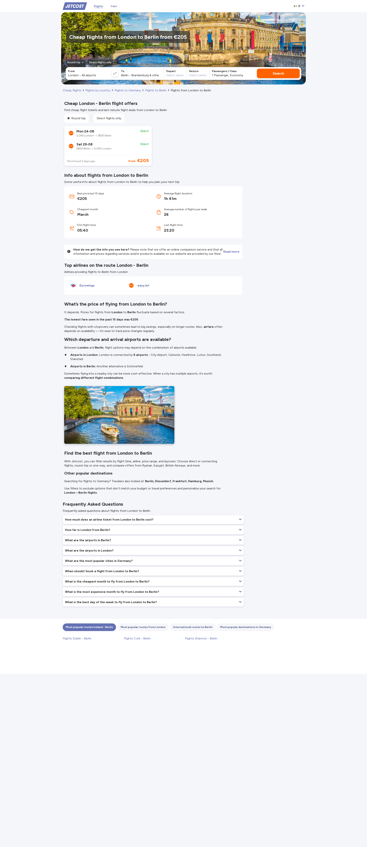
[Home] (75, 6)
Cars (114, 6)
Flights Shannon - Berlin (201, 638)
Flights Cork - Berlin (137, 638)
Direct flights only (109, 118)
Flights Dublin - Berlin (77, 638)
